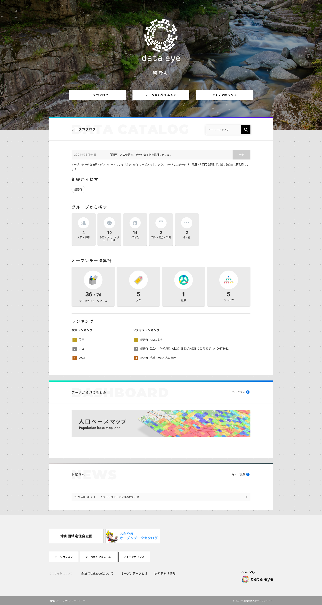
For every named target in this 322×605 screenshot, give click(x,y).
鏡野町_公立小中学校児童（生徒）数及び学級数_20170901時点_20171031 (184, 348)
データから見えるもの (160, 95)
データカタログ (97, 95)
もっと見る (238, 392)
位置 (81, 339)
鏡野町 (78, 189)
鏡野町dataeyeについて (97, 573)
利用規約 (54, 600)
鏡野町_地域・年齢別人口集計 (158, 357)
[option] (76, 536)
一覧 (241, 154)
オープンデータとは (134, 573)
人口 (81, 348)
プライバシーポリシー (74, 600)
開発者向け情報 (164, 573)
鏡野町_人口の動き (151, 339)
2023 (82, 357)
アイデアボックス (224, 95)
